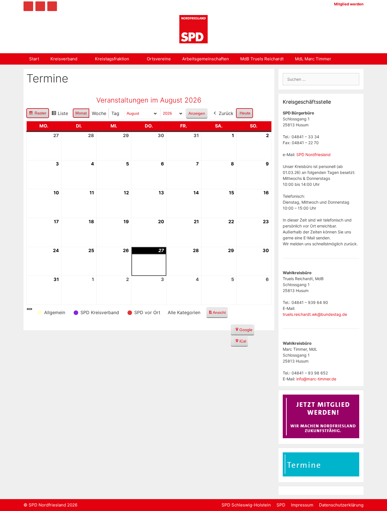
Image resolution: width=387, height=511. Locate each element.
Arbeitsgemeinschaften (205, 58)
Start (34, 58)
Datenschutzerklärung (341, 505)
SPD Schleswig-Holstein (246, 505)
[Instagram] (40, 6)
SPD (281, 505)
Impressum (302, 505)
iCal (240, 343)
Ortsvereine (159, 58)
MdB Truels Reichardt (262, 58)
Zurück (226, 113)
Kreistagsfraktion (112, 58)
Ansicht (218, 314)
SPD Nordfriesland (313, 154)
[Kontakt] (52, 6)
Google (243, 331)
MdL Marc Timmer (313, 58)
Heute (245, 113)
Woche (99, 113)
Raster (37, 114)
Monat (81, 113)
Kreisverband (63, 58)
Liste (59, 114)
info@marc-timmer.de (316, 378)
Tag (115, 113)
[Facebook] (28, 6)
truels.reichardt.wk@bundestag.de (315, 314)
